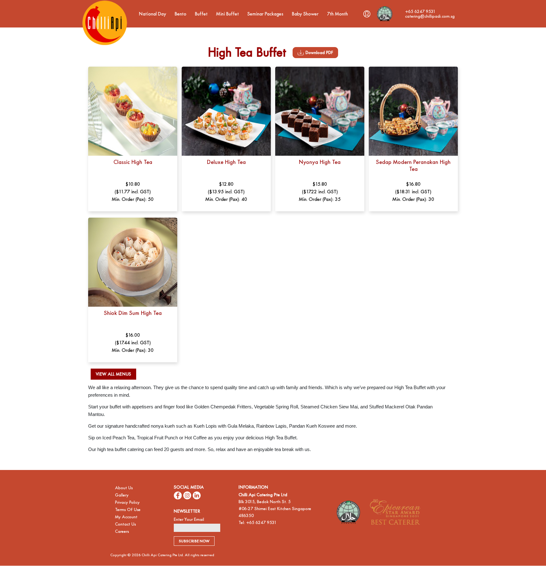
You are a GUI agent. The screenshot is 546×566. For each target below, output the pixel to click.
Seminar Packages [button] (266, 14)
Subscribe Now (194, 541)
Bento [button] (181, 14)
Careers (122, 531)
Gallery (122, 495)
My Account (126, 517)
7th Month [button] (338, 14)
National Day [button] (153, 14)
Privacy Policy (127, 502)
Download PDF (319, 52)
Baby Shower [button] (306, 14)
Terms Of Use (128, 509)
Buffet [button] (202, 14)
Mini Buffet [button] (228, 14)
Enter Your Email (189, 519)
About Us (124, 488)
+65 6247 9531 (261, 522)
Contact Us (125, 524)
